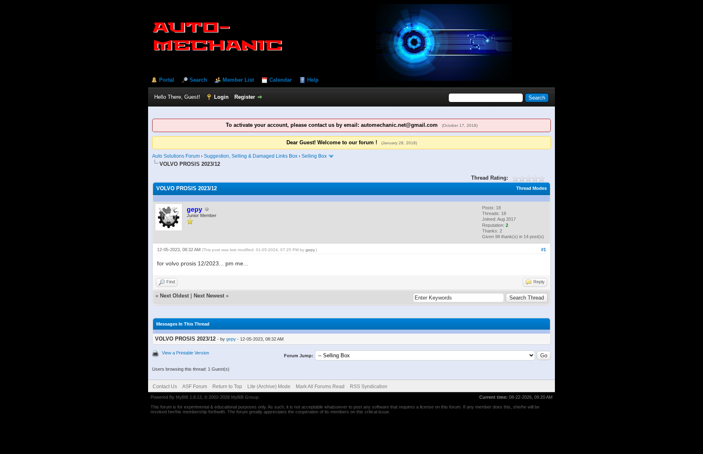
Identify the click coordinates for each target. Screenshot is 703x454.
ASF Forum (194, 386)
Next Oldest (174, 296)
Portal (166, 80)
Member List (238, 80)
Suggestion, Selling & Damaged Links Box (250, 156)
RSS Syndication (368, 386)
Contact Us (165, 386)
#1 (543, 249)
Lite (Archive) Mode (268, 386)
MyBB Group (245, 397)
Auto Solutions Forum (176, 156)
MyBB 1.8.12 (189, 397)
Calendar (280, 80)
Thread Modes (531, 188)
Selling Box (314, 156)
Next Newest (209, 296)
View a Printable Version (185, 352)
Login (221, 97)
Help (313, 80)
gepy (310, 250)
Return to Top (227, 386)
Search (198, 80)
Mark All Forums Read (320, 386)
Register (244, 97)
